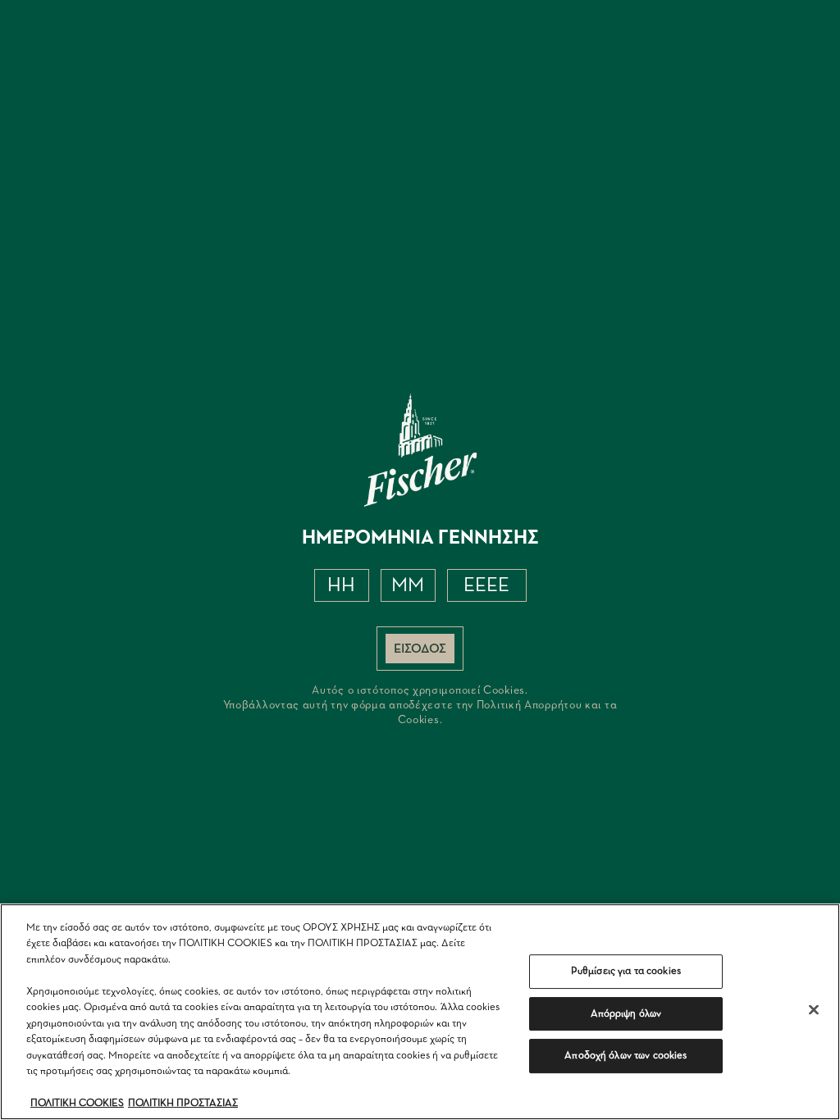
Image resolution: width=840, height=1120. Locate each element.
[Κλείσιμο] (814, 1009)
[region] (420, 1012)
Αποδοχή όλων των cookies (625, 1055)
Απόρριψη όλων (626, 1013)
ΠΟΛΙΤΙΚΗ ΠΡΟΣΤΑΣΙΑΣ (183, 1103)
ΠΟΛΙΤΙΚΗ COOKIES (77, 1103)
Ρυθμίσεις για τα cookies (626, 971)
